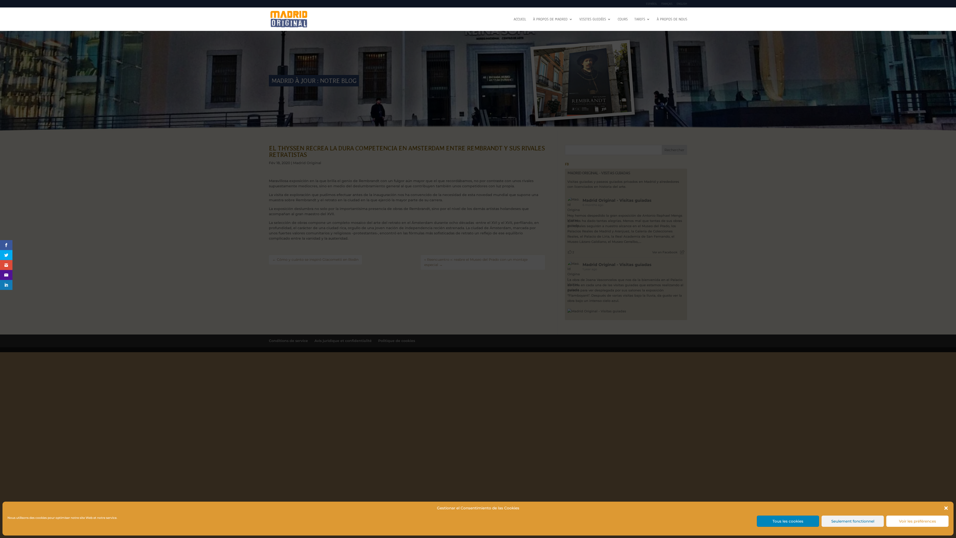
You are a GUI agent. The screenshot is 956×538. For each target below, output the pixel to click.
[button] (946, 508)
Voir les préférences (917, 521)
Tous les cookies (788, 521)
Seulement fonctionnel (852, 521)
